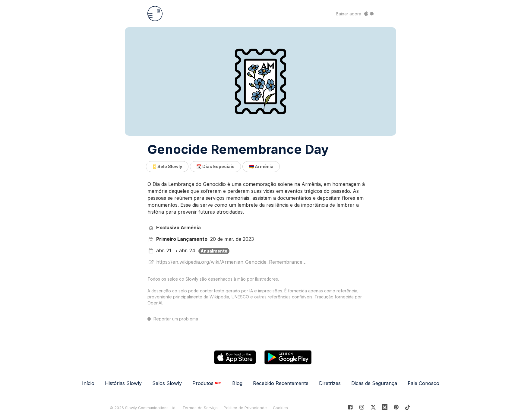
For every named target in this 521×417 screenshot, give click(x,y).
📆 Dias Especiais (215, 166)
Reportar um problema (175, 319)
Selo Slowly (169, 166)
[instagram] (361, 407)
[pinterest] (384, 407)
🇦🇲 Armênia (261, 166)
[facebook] (350, 407)
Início (88, 383)
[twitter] (373, 407)
